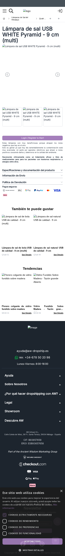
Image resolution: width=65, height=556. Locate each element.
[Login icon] (60, 11)
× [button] (61, 491)
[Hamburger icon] (4, 11)
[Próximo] (58, 19)
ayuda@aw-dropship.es (32, 351)
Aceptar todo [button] (32, 541)
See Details (27, 255)
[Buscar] (11, 11)
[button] (32, 550)
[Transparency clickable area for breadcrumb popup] (21, 18)
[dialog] (32, 522)
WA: (34, 357)
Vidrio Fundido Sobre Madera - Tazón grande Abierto (48, 309)
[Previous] (50, 19)
